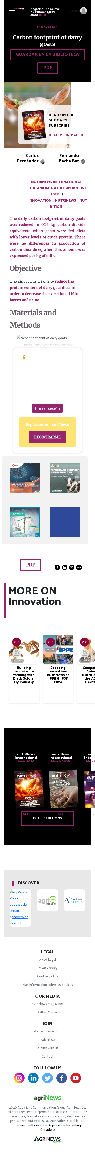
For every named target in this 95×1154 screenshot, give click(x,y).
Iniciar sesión (47, 408)
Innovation (39, 201)
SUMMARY (58, 120)
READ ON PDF (61, 115)
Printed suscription (47, 1031)
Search (75, 11)
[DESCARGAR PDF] (16, 642)
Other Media (47, 1012)
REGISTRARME (47, 437)
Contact (47, 1057)
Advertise (48, 1040)
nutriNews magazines (47, 1004)
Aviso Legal (47, 960)
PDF (47, 68)
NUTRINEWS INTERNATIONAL (56, 182)
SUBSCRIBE (59, 125)
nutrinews (65, 201)
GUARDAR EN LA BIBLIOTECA (47, 54)
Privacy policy (47, 968)
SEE (26, 814)
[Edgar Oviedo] (84, 653)
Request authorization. (31, 1125)
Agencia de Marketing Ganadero (60, 1127)
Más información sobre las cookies (47, 985)
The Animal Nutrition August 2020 (57, 191)
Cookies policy (47, 976)
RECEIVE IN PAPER (66, 135)
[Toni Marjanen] (16, 653)
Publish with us (47, 1048)
